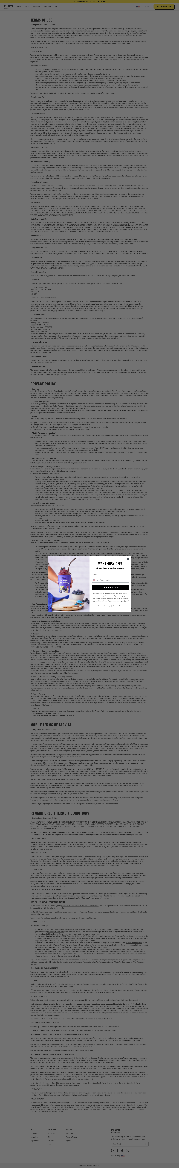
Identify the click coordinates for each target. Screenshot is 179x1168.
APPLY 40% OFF (110, 587)
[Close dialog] (128, 559)
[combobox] (95, 580)
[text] (110, 568)
